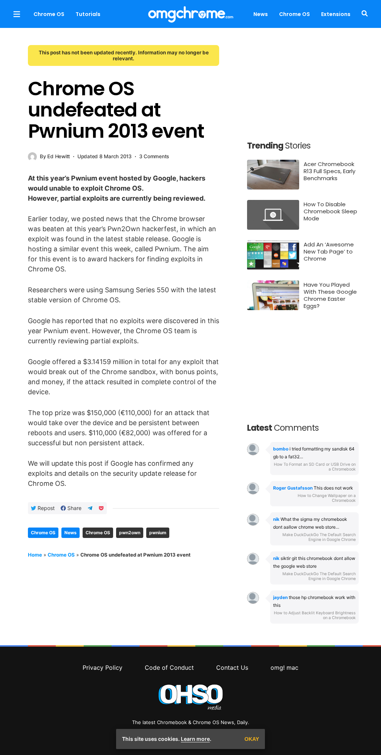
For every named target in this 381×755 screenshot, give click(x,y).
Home (35, 555)
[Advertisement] (303, 85)
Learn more (195, 739)
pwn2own (129, 532)
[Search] (363, 14)
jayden (280, 597)
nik (276, 519)
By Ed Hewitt (55, 156)
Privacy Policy (102, 667)
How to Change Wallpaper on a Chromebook (327, 498)
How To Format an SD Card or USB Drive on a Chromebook (315, 467)
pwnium (157, 532)
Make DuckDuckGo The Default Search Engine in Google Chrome (319, 537)
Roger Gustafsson (293, 488)
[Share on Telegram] (90, 508)
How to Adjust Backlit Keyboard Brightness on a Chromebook (315, 615)
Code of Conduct (169, 667)
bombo (280, 449)
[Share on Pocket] (101, 508)
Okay (251, 739)
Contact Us (232, 667)
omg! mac (284, 667)
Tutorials (88, 14)
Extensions (335, 14)
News (260, 14)
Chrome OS (48, 14)
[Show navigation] (16, 14)
